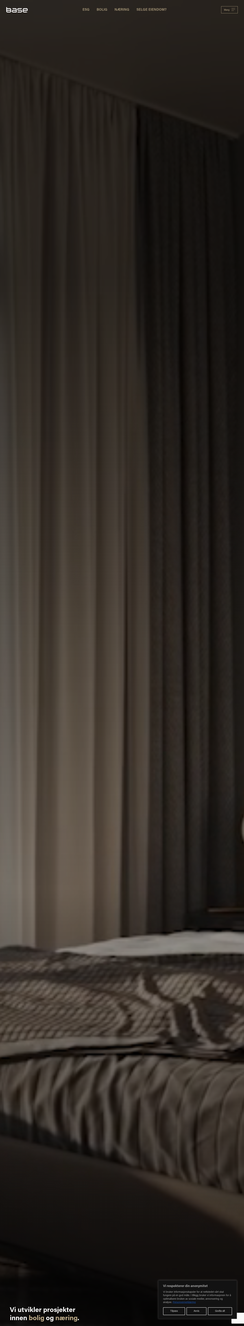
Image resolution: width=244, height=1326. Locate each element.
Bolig (102, 10)
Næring (121, 10)
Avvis (196, 1311)
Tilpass (174, 1311)
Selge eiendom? (151, 10)
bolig (36, 1318)
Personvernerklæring (184, 1302)
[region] (197, 1299)
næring (66, 1318)
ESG (86, 10)
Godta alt (220, 1311)
